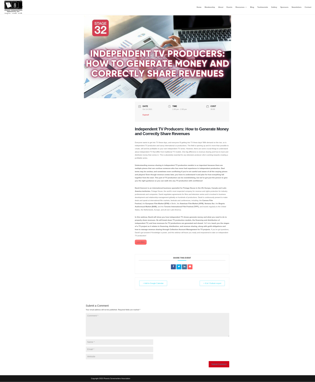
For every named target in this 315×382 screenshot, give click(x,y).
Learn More (141, 242)
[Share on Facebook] (173, 266)
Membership (210, 7)
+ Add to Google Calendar (153, 283)
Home (199, 7)
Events (229, 7)
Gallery (274, 7)
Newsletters (296, 7)
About (220, 7)
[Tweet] (178, 266)
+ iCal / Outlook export (212, 283)
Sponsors (284, 7)
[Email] (190, 266)
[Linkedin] (184, 266)
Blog (252, 7)
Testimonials (262, 7)
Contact (308, 7)
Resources (240, 7)
